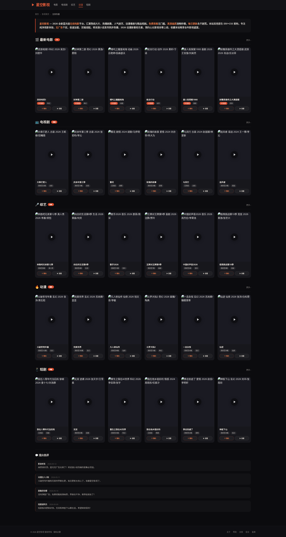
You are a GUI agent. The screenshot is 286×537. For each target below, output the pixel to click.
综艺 (73, 4)
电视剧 (64, 4)
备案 (254, 532)
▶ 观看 (59, 108)
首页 (37, 14)
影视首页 (45, 14)
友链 (241, 532)
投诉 (247, 532)
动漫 (81, 4)
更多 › (248, 40)
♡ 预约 (44, 108)
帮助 (235, 532)
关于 (228, 532)
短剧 (88, 4)
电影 (56, 4)
